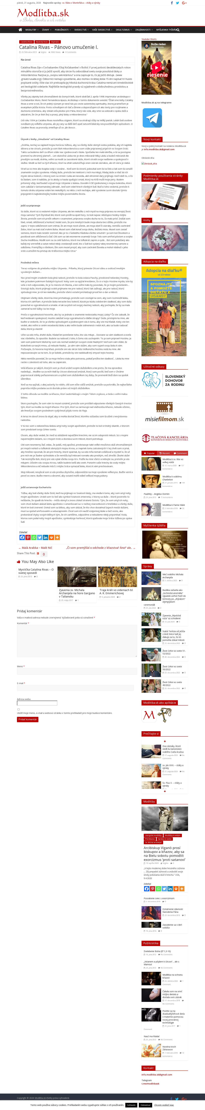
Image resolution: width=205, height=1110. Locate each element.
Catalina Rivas (26, 42)
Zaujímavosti (143, 29)
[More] (57, 537)
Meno (21, 666)
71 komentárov (167, 497)
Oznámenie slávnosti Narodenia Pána (173, 910)
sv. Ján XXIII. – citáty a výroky (76, 2)
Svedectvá (80, 29)
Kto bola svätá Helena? (174, 781)
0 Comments (70, 52)
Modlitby (31, 29)
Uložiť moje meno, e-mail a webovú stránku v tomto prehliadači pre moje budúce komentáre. (64, 712)
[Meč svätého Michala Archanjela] (151, 573)
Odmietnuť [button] (145, 1105)
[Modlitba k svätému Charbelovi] (152, 474)
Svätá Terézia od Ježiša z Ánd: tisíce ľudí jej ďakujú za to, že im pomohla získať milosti (174, 635)
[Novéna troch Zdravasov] (152, 1045)
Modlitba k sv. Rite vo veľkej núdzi (173, 461)
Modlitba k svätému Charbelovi (172, 478)
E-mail (21, 683)
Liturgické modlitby (153, 835)
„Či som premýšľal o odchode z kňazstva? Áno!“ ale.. (101, 547)
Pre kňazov (150, 839)
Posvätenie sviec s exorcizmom (159, 898)
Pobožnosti (62, 29)
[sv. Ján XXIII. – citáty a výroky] (151, 746)
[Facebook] (22, 537)
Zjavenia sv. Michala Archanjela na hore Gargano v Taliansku (77, 593)
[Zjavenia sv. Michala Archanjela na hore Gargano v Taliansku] (76, 568)
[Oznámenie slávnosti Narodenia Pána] (151, 907)
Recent (166, 453)
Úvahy (45, 29)
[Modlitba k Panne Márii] (152, 502)
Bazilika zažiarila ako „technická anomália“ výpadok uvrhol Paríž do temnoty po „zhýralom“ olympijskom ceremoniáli (165, 597)
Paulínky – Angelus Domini (156, 493)
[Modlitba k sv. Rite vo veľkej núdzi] (152, 457)
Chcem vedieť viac (164, 1104)
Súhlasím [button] (131, 1105)
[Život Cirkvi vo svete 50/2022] (151, 665)
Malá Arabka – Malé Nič (35, 547)
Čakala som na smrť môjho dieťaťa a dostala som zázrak (172, 994)
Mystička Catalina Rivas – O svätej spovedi (36, 571)
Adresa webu (24, 699)
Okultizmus (123, 29)
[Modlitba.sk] (20, 30)
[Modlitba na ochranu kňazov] (152, 973)
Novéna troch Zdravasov (169, 1048)
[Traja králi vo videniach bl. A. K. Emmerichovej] (117, 568)
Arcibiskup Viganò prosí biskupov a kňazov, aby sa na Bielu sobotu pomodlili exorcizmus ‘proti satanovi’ (164, 853)
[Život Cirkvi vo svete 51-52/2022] (151, 649)
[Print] (51, 537)
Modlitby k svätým (172, 835)
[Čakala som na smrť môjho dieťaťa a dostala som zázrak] (152, 990)
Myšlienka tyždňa (166, 29)
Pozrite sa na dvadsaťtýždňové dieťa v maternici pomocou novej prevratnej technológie (174, 1016)
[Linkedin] (45, 537)
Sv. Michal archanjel (153, 842)
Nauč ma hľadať (151, 1036)
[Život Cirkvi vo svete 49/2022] (151, 680)
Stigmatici (55, 42)
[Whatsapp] (33, 537)
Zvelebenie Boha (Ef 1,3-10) (157, 951)
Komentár (23, 623)
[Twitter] (39, 537)
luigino (43, 52)
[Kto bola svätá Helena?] (151, 781)
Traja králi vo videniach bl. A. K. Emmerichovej (116, 591)
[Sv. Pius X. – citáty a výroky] (151, 763)
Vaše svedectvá (101, 29)
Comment (182, 453)
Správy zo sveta (164, 839)
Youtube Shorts (149, 39)
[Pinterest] (28, 537)
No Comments (166, 954)
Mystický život (42, 42)
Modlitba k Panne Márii (174, 505)
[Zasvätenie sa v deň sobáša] (151, 923)
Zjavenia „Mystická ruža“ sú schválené (172, 617)
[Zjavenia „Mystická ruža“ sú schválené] (151, 614)
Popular (151, 453)
